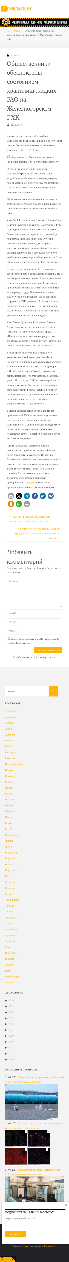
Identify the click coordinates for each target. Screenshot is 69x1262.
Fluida (24, 1245)
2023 (11, 1018)
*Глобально (11, 711)
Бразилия (10, 758)
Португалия (11, 870)
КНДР (8, 829)
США (8, 893)
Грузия (8, 781)
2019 (11, 1041)
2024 (11, 1012)
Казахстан (10, 811)
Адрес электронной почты (20, 1218)
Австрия (9, 722)
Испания (9, 799)
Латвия (9, 840)
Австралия (10, 717)
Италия (9, 805)
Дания (8, 787)
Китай (8, 823)
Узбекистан (11, 917)
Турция (9, 911)
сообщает (30, 482)
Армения (10, 734)
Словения (10, 888)
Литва (8, 846)
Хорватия (10, 941)
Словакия (10, 882)
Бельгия (9, 746)
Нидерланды (11, 852)
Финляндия (11, 929)
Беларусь (10, 740)
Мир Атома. (50, 1245)
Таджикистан (12, 899)
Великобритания (14, 764)
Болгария (10, 752)
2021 (11, 1029)
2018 (11, 1047)
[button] (11, 496)
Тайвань (9, 905)
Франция (10, 935)
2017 (11, 1053)
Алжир (9, 728)
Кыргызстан (11, 835)
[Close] (66, 1205)
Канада (9, 817)
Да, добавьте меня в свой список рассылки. (34, 657)
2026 (11, 1000)
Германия (10, 776)
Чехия (8, 947)
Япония (9, 982)
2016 (11, 1059)
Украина (9, 923)
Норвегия (10, 858)
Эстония (9, 964)
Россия (16, 30)
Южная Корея (12, 976)
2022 (11, 1024)
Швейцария (11, 952)
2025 (11, 1006)
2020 (11, 1035)
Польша (9, 864)
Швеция (9, 958)
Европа (9, 793)
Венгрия (9, 770)
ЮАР (8, 970)
